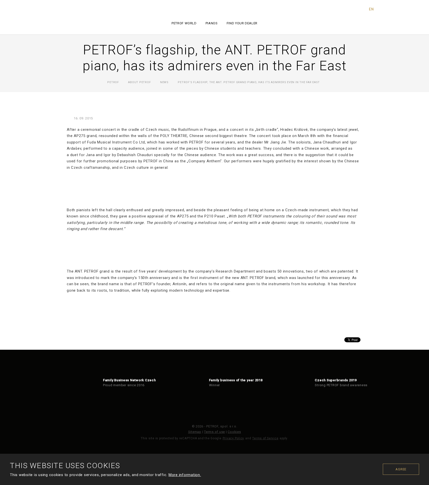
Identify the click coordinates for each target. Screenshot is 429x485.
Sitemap (194, 432)
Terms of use (214, 432)
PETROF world (184, 23)
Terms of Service (265, 438)
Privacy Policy (233, 438)
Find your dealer (242, 23)
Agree (400, 469)
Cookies (234, 432)
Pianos (212, 23)
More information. (185, 475)
